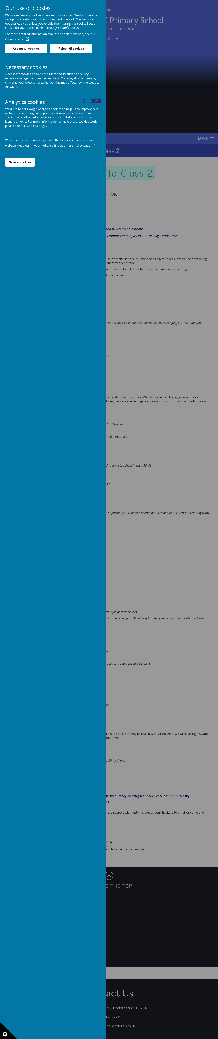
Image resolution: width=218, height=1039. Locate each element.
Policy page (82, 145)
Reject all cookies (71, 48)
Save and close (20, 162)
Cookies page (14, 39)
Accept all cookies (26, 48)
